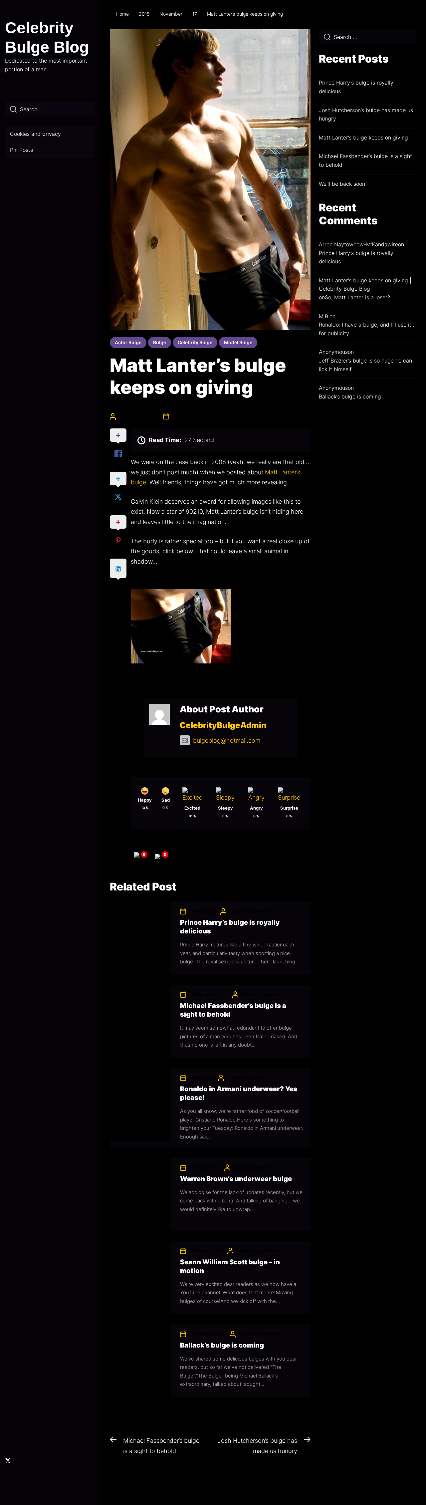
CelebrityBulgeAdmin (139, 416)
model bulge (238, 342)
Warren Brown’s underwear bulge (236, 1179)
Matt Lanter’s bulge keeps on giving (363, 137)
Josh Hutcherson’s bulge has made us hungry (366, 114)
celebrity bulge (195, 342)
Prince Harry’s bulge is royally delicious (356, 87)
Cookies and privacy (35, 133)
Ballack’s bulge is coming (222, 1345)
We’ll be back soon (342, 183)
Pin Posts (21, 149)
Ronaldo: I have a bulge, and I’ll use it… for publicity (367, 329)
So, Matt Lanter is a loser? (357, 297)
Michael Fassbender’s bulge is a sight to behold (365, 160)
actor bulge (128, 342)
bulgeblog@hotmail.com (226, 740)
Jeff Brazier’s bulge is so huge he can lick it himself (365, 365)
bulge (159, 342)
